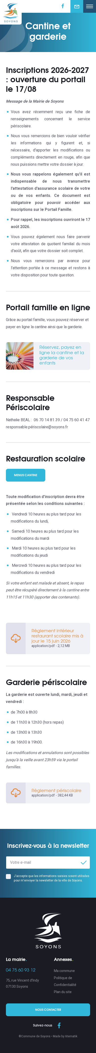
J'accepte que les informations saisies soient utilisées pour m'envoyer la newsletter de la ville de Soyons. (51, 878)
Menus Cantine (25, 475)
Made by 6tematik (65, 1036)
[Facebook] (59, 1026)
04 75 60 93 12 (20, 970)
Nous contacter (48, 1009)
